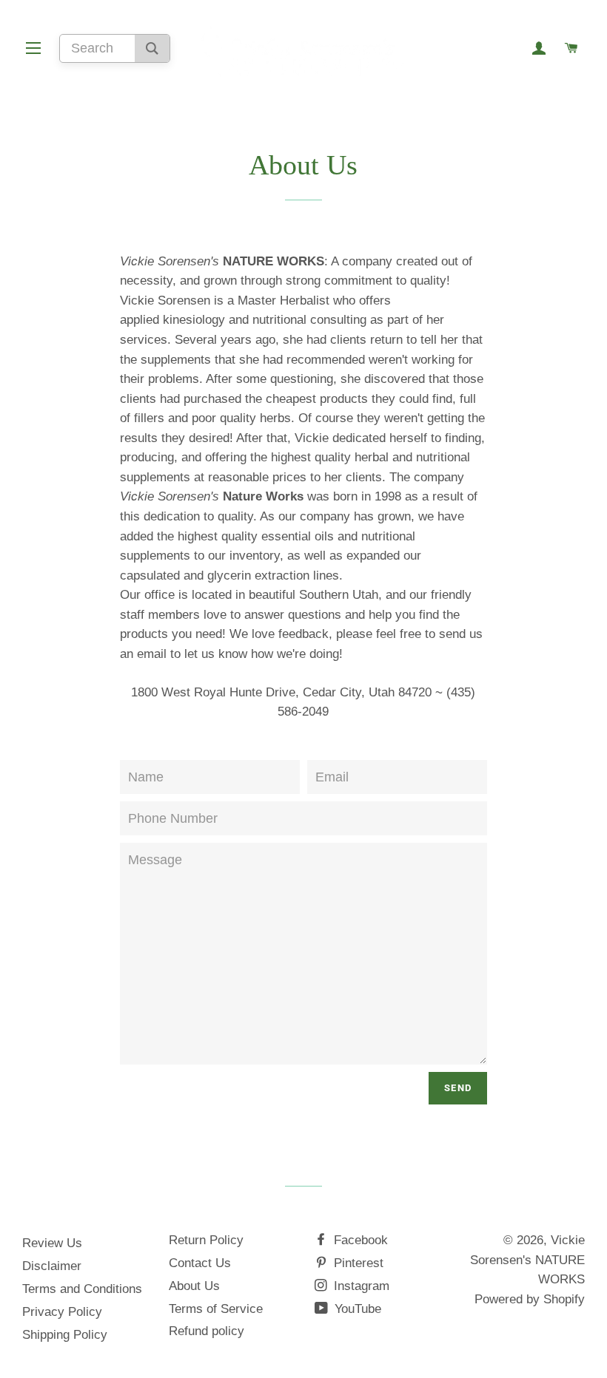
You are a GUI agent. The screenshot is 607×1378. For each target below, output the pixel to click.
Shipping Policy (64, 1335)
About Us (194, 1286)
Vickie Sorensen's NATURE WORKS (527, 1259)
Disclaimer (51, 1266)
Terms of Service (216, 1309)
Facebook (359, 1240)
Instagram (359, 1286)
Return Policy (206, 1240)
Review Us (52, 1243)
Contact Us (200, 1263)
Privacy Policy (62, 1312)
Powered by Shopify (529, 1299)
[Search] (152, 48)
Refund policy (206, 1331)
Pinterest (356, 1263)
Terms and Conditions (82, 1289)
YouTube (356, 1309)
